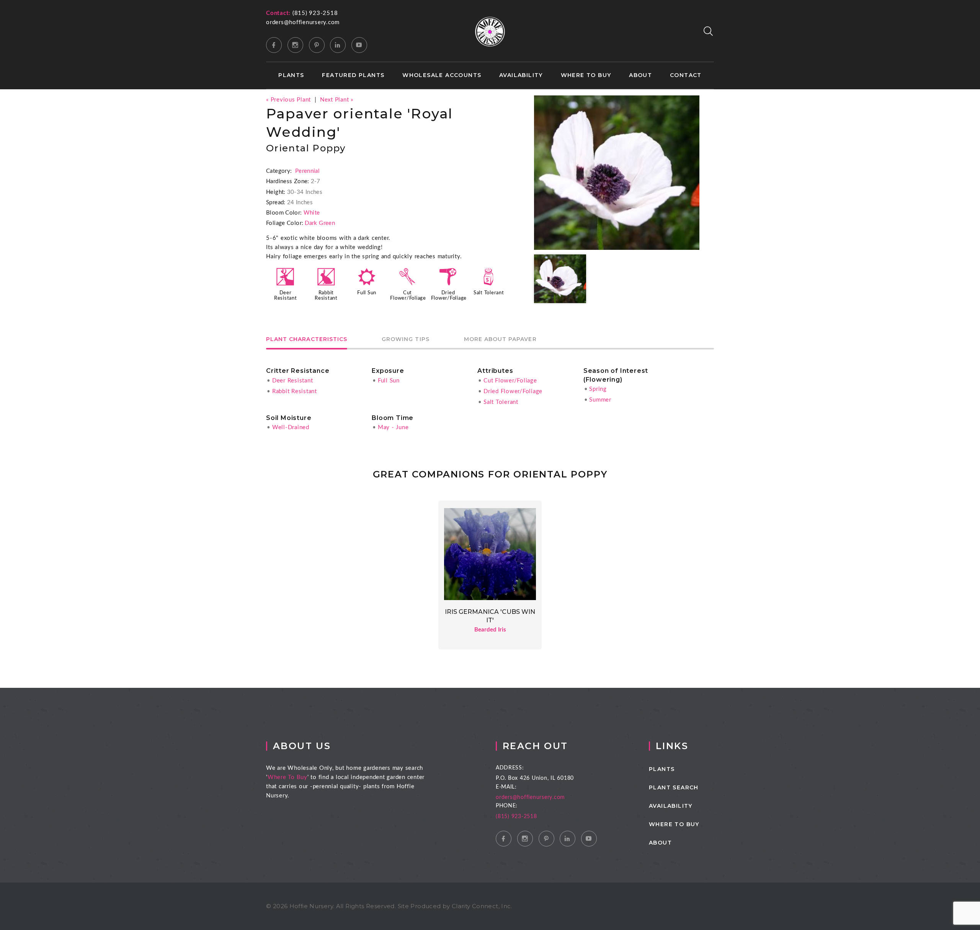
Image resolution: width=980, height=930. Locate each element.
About (640, 75)
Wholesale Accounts (441, 75)
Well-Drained (290, 427)
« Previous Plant (288, 100)
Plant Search (674, 787)
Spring (598, 389)
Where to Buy (586, 75)
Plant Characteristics (306, 339)
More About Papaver (500, 339)
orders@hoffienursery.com (303, 22)
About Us (302, 745)
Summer (600, 400)
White (312, 213)
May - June (393, 427)
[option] (616, 172)
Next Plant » (336, 100)
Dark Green (320, 223)
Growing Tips (406, 339)
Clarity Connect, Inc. (482, 906)
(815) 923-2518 (315, 13)
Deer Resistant (292, 381)
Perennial (307, 171)
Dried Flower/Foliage (512, 391)
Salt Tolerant (489, 292)
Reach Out (535, 745)
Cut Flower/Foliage (510, 381)
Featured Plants (353, 75)
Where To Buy (287, 777)
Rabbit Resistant (294, 391)
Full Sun (366, 292)
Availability (521, 75)
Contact (686, 75)
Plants (291, 75)
